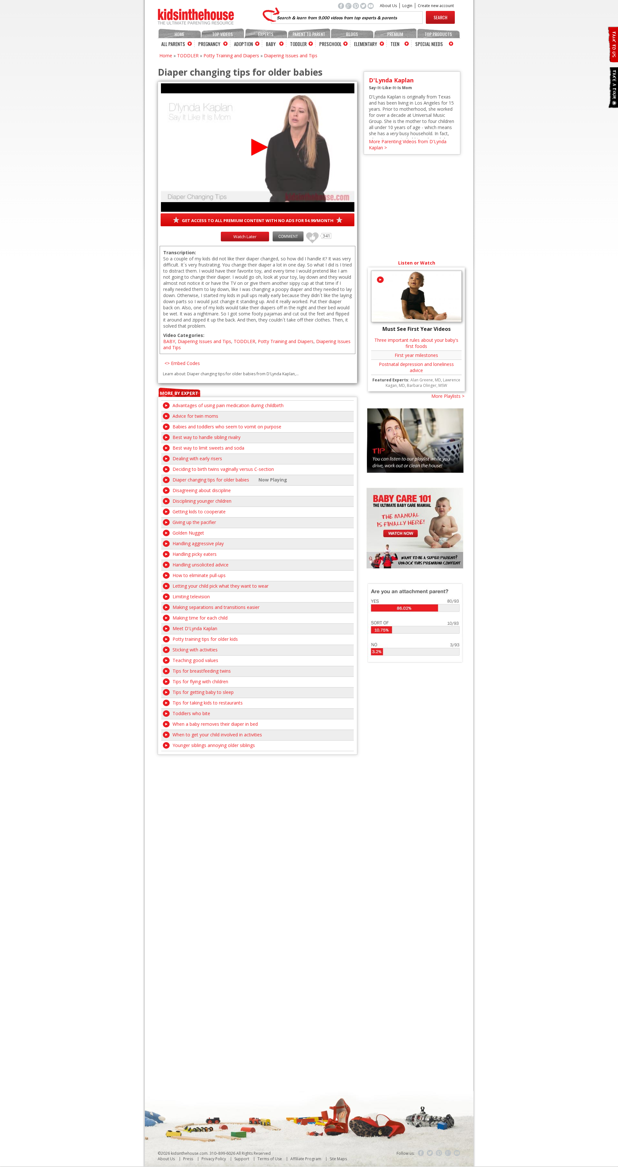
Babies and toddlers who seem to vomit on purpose (227, 427)
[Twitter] (430, 1153)
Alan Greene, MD (425, 380)
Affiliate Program (305, 1159)
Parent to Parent (309, 34)
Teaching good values (195, 660)
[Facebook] (421, 1153)
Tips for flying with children (200, 681)
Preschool (330, 43)
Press (188, 1159)
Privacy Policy (213, 1159)
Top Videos (222, 34)
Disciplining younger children (202, 501)
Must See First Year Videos (416, 328)
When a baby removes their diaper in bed (215, 724)
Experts (265, 34)
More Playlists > (447, 396)
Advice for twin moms (195, 416)
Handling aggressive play (198, 543)
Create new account (436, 5)
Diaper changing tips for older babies (211, 480)
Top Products (438, 34)
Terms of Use (270, 1159)
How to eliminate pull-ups (199, 575)
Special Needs (429, 43)
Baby (271, 43)
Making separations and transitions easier (216, 607)
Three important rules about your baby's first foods (416, 343)
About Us (388, 5)
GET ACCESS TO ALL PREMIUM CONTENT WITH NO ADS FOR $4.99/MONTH (257, 220)
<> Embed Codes (182, 363)
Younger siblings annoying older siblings (214, 745)
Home (179, 34)
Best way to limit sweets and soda (208, 448)
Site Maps (338, 1159)
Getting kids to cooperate (199, 512)
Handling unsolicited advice (201, 565)
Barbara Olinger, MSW (427, 385)
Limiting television (191, 596)
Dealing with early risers (197, 458)
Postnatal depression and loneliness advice (416, 367)
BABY (169, 341)
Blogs (352, 34)
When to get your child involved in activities (217, 735)
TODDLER (188, 55)
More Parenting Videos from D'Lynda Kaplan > (407, 144)
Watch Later (245, 236)
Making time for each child (200, 618)
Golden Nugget (188, 533)
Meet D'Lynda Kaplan (195, 628)
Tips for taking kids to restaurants (208, 703)
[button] (257, 147)
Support (241, 1159)
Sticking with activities (195, 650)
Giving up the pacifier (194, 522)
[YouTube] (457, 1153)
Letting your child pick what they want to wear (220, 586)
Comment (288, 236)
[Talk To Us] (612, 60)
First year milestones (416, 355)
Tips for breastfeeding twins (202, 671)
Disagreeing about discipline (202, 490)
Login (407, 5)
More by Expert (179, 393)
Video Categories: (183, 335)
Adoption (243, 43)
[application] (257, 147)
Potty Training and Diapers (231, 55)
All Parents (173, 43)
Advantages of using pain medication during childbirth (228, 405)
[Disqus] (257, 835)
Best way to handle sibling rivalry (206, 437)
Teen (394, 43)
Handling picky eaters (195, 554)
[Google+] (448, 1153)
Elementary (365, 43)
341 (310, 235)
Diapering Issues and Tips (290, 55)
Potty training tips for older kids (205, 639)
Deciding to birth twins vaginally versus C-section (223, 469)
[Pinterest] (439, 1153)
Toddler (298, 43)
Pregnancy (209, 43)
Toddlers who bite (191, 713)
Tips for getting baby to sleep (203, 692)
